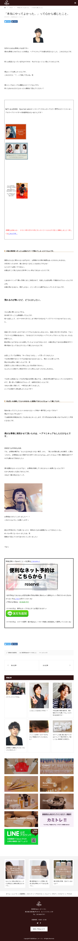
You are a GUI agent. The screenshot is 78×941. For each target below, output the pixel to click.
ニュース (14, 894)
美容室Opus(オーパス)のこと (17, 17)
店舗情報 (22, 894)
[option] (16, 873)
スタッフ (29, 894)
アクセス (69, 894)
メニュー (47, 894)
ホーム (8, 894)
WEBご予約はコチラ (39, 929)
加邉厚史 (14, 652)
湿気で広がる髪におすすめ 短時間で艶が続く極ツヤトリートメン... (64, 883)
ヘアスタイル (38, 894)
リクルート (61, 894)
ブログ (54, 894)
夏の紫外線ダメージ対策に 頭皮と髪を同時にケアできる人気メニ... (16, 883)
